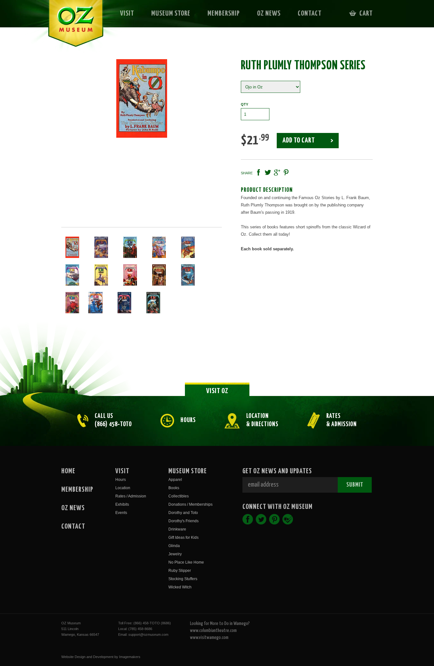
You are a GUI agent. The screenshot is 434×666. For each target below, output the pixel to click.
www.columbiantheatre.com (213, 630)
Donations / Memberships (190, 504)
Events (121, 512)
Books (173, 488)
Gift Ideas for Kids (183, 537)
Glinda (174, 546)
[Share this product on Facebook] (258, 172)
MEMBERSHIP (223, 13)
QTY (244, 104)
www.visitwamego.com (209, 637)
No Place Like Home (186, 562)
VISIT (127, 13)
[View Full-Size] (141, 98)
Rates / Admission (130, 496)
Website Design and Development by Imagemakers (100, 657)
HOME (68, 471)
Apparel (175, 479)
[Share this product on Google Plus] (277, 172)
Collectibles (178, 496)
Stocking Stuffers (182, 579)
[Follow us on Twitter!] (261, 519)
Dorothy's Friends (183, 521)
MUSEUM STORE (170, 13)
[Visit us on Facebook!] (247, 519)
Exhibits (122, 504)
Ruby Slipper (179, 570)
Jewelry (175, 554)
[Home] (71, 27)
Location (122, 488)
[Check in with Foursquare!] (287, 519)
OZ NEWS (269, 13)
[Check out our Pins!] (274, 519)
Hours (120, 479)
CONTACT (310, 13)
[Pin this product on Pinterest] (286, 172)
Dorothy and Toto (183, 512)
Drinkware (177, 529)
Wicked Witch (180, 587)
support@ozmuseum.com (148, 634)
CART (366, 13)
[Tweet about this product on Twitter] (268, 172)
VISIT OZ (217, 391)
